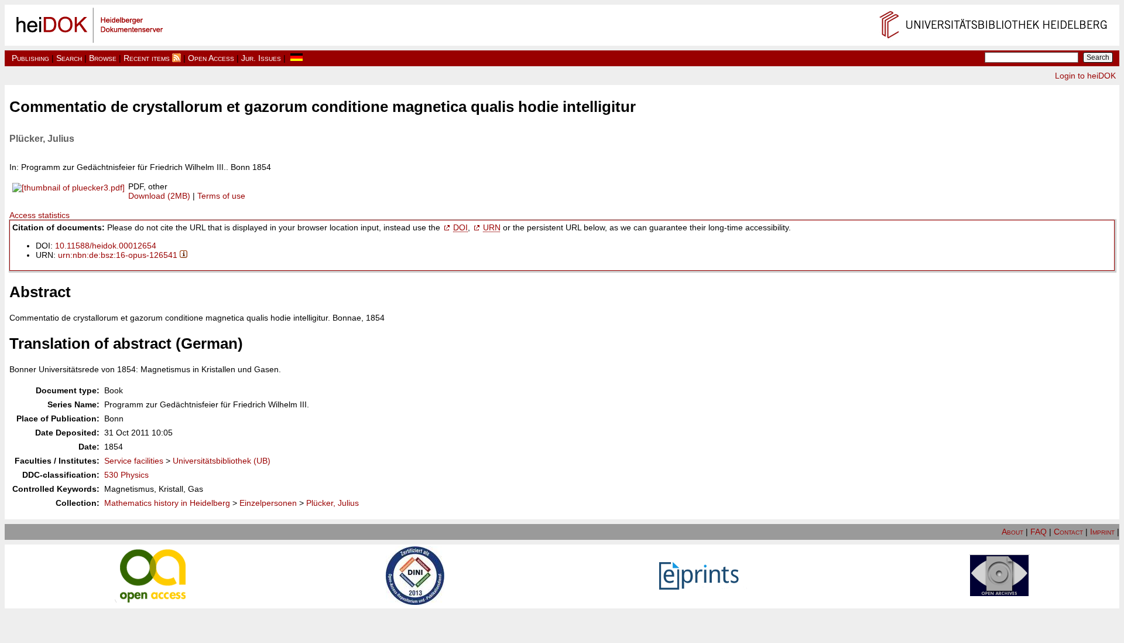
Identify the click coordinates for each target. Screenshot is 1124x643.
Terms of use (221, 195)
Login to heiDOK (1085, 75)
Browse (102, 58)
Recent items (147, 58)
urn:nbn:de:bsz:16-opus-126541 (117, 255)
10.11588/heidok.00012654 (105, 245)
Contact (1068, 531)
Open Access (211, 58)
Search (69, 58)
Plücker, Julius (332, 503)
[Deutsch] (296, 58)
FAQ (1038, 531)
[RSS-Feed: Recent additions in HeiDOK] (176, 58)
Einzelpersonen (268, 503)
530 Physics (126, 474)
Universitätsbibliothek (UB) (221, 460)
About (1012, 531)
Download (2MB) (159, 195)
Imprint (1102, 531)
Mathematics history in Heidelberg (167, 503)
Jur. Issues (261, 58)
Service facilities (133, 460)
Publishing (30, 58)
